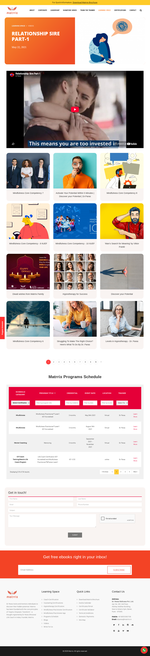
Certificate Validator (86, 610)
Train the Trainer (87, 10)
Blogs (45, 620)
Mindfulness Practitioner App (54, 613)
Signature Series (70, 10)
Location (107, 393)
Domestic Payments (86, 616)
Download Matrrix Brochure (85, 2)
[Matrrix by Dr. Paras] (12, 10)
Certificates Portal (86, 606)
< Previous (104, 472)
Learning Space (104, 10)
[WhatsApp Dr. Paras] (144, 650)
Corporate (42, 10)
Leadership (55, 10)
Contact (132, 10)
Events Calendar (85, 603)
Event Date (90, 393)
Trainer (122, 393)
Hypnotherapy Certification (53, 606)
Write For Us (48, 627)
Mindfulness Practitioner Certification (57, 610)
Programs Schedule (50, 616)
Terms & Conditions (86, 613)
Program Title (46, 393)
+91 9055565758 (124, 617)
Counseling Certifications (53, 603)
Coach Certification (50, 599)
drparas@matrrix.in (124, 619)
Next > (135, 472)
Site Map (82, 620)
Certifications (120, 10)
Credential (72, 393)
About (32, 10)
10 (96, 362)
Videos (46, 623)
